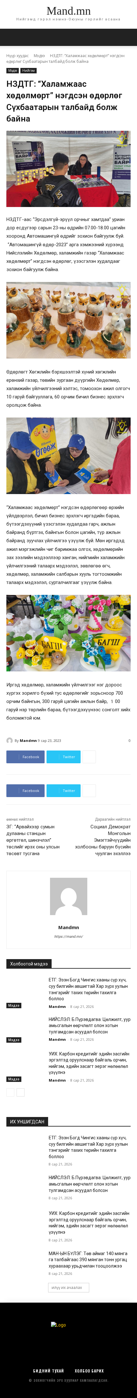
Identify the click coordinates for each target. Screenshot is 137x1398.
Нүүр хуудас (17, 55)
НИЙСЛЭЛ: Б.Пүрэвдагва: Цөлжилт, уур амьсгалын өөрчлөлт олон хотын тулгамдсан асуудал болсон (90, 1025)
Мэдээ (39, 55)
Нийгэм (28, 70)
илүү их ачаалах (67, 1287)
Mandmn (28, 740)
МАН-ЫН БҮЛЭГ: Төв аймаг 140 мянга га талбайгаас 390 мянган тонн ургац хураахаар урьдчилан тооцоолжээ (88, 1260)
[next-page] (21, 1092)
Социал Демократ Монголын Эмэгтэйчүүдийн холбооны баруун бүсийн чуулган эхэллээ (103, 840)
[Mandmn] (10, 740)
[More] (89, 757)
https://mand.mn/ (68, 937)
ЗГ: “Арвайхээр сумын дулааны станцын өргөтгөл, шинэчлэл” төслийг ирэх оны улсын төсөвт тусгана (33, 840)
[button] (128, 37)
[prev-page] (10, 1092)
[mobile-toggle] (11, 37)
